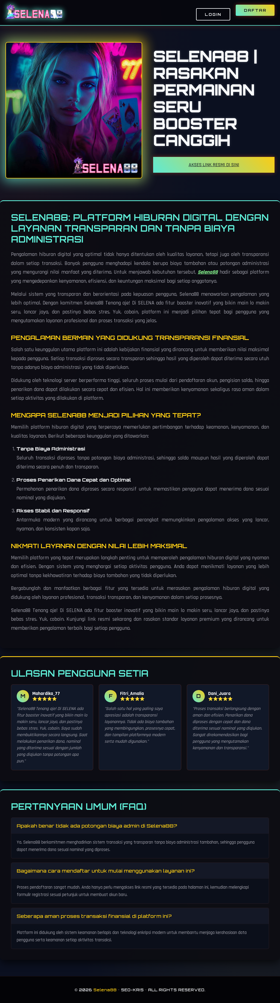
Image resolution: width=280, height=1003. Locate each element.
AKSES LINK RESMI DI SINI (214, 165)
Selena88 (208, 272)
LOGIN (213, 14)
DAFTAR (255, 10)
